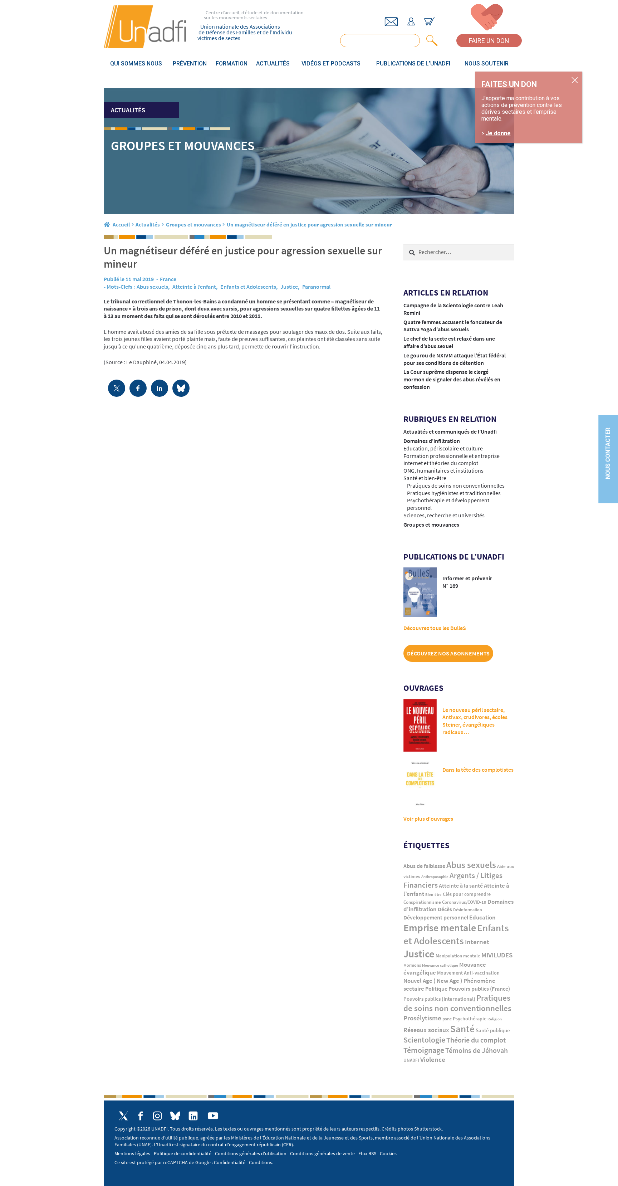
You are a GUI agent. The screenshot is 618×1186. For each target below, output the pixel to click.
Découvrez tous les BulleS (434, 627)
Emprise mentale (439, 927)
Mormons (412, 965)
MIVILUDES (496, 955)
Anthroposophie (434, 876)
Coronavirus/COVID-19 (464, 902)
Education (482, 917)
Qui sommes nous (136, 63)
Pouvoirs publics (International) (439, 999)
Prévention (190, 63)
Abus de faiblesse (424, 865)
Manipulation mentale (458, 955)
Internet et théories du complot (440, 463)
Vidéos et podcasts (330, 63)
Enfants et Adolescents (248, 286)
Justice (289, 286)
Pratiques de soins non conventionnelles (456, 485)
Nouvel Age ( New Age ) (432, 981)
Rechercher (430, 40)
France (168, 279)
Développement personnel (435, 917)
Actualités (273, 63)
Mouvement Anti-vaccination (468, 973)
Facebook (140, 1116)
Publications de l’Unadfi (413, 63)
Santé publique (493, 1030)
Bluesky (175, 1116)
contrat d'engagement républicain (244, 1144)
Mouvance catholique (440, 965)
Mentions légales (132, 1153)
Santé (462, 1029)
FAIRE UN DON (489, 40)
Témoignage (423, 1050)
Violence (432, 1059)
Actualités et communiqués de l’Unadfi (450, 431)
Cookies (388, 1153)
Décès (445, 909)
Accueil (121, 224)
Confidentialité (229, 1162)
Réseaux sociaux (426, 1030)
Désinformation (467, 909)
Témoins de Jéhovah (476, 1050)
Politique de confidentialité (182, 1153)
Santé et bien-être (424, 478)
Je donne (498, 133)
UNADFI (411, 1060)
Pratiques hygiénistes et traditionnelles (454, 493)
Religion (494, 1018)
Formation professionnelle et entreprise (451, 455)
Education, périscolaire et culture (443, 448)
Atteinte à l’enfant (194, 286)
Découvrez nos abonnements (448, 653)
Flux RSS (367, 1153)
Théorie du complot (476, 1039)
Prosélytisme (422, 1018)
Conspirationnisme (422, 902)
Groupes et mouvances (193, 224)
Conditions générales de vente (322, 1153)
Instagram (157, 1116)
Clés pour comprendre (467, 894)
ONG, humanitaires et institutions (443, 470)
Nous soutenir (487, 63)
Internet (477, 941)
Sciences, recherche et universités (444, 515)
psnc (447, 1019)
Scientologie (424, 1040)
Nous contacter (607, 453)
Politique (436, 988)
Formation (231, 63)
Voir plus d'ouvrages (428, 818)
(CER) (287, 1144)
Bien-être (433, 894)
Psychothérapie (469, 1019)
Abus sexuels (152, 286)
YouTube (213, 1115)
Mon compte (411, 21)
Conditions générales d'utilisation (250, 1153)
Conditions (260, 1162)
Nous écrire (391, 21)
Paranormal (316, 286)
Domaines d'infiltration (431, 440)
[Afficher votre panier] (429, 21)
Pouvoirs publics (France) (479, 988)
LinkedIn (193, 1116)
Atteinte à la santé (461, 885)
